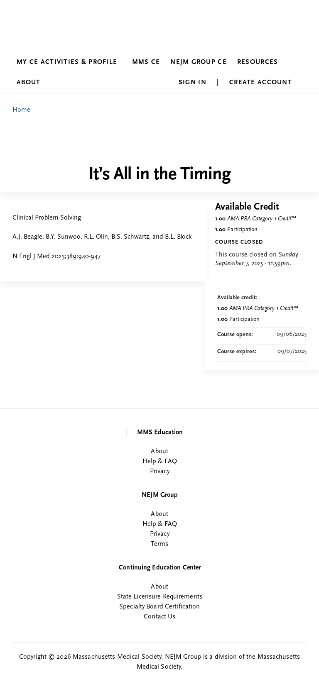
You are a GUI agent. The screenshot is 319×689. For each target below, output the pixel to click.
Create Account (260, 82)
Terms (159, 544)
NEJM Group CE (198, 62)
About (28, 82)
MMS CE (146, 62)
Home (21, 110)
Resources (257, 62)
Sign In (192, 82)
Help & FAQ (159, 461)
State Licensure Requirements (159, 597)
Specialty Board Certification (159, 606)
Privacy (159, 471)
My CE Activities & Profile (67, 62)
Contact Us (159, 616)
